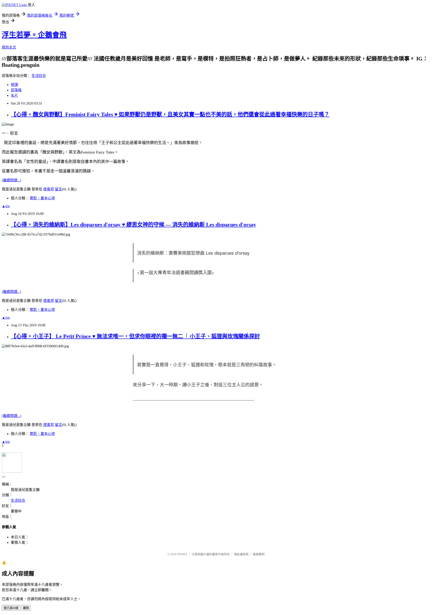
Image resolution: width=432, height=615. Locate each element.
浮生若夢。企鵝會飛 (34, 35)
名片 (14, 95)
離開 (26, 608)
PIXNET (182, 554)
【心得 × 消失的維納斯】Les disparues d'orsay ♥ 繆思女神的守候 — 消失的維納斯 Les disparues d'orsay (133, 224)
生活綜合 (39, 76)
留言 (58, 189)
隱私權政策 (241, 554)
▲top (6, 206)
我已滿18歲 (11, 608)
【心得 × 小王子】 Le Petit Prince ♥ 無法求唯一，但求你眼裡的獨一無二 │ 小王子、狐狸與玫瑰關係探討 (135, 336)
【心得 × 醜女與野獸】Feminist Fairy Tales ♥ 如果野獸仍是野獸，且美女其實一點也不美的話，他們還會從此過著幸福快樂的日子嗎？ (170, 114)
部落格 (16, 90)
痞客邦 (48, 189)
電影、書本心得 (42, 198)
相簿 (14, 85)
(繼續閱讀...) (11, 180)
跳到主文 (9, 47)
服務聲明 (259, 554)
